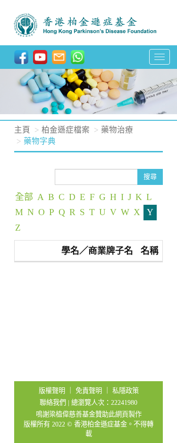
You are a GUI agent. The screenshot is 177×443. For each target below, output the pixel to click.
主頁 (22, 129)
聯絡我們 (53, 402)
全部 (24, 197)
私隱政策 (125, 390)
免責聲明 (89, 390)
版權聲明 (52, 390)
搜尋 (150, 176)
